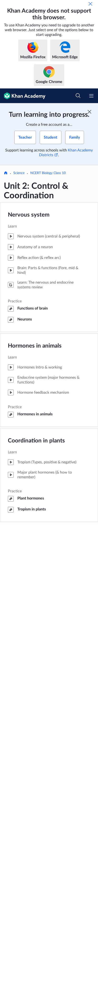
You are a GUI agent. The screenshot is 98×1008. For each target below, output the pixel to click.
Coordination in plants (36, 441)
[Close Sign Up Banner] (89, 111)
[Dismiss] (90, 4)
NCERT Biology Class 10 (48, 173)
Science (18, 173)
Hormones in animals (35, 346)
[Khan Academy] (22, 96)
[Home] (6, 173)
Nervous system (28, 215)
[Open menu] (91, 96)
